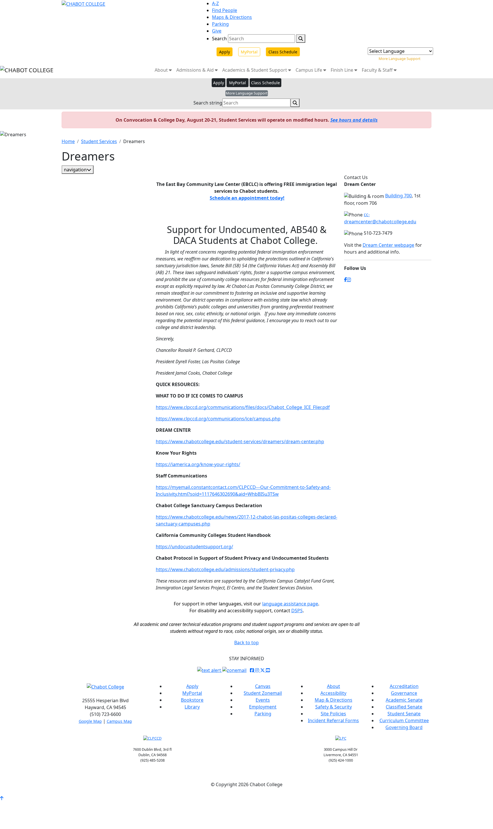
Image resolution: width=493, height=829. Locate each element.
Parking (220, 24)
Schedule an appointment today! (247, 198)
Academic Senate (404, 700)
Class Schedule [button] (265, 82)
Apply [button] (218, 82)
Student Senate (404, 713)
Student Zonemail (263, 693)
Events (263, 700)
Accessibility (333, 693)
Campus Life (309, 70)
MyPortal (249, 52)
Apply (224, 52)
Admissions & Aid (195, 70)
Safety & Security (333, 707)
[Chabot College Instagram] (257, 670)
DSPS (297, 610)
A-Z (215, 3)
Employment (262, 707)
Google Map (90, 721)
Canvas (262, 686)
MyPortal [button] (237, 82)
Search (219, 38)
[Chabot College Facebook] (252, 670)
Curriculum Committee (404, 720)
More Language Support (400, 58)
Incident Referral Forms (333, 720)
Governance (404, 693)
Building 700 (398, 195)
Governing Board (404, 727)
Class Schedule (282, 52)
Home (68, 141)
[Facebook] (345, 279)
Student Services (99, 141)
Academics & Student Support (255, 70)
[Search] (300, 38)
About (162, 70)
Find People (224, 10)
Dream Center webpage (388, 245)
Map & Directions (333, 700)
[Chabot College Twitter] (263, 670)
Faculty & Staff (378, 70)
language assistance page (290, 604)
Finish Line (342, 70)
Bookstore (192, 700)
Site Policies (333, 713)
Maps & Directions (232, 17)
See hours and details (354, 120)
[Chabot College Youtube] (268, 670)
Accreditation (404, 686)
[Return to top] (1, 798)
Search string (207, 103)
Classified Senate (404, 707)
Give (216, 31)
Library (192, 707)
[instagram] (349, 279)
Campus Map (119, 721)
